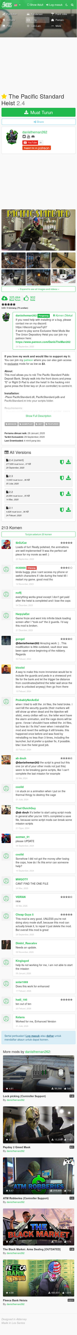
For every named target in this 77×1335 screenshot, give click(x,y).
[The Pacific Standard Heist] (38, 230)
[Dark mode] (66, 4)
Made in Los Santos (13, 1323)
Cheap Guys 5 (25, 914)
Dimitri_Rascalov (26, 943)
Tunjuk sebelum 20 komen (38, 534)
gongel (20, 639)
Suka (32, 300)
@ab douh (22, 812)
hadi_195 (21, 999)
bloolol (20, 667)
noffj (18, 592)
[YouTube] (28, 136)
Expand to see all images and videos (38, 289)
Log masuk (33, 1036)
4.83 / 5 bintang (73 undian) (14, 308)
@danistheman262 (27, 643)
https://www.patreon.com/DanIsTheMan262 (43, 342)
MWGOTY (22, 879)
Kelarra (20, 1017)
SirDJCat (21, 543)
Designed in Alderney (14, 1319)
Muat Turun (41, 112)
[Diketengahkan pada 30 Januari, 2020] (4, 97)
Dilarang (31, 568)
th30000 (21, 567)
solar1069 (22, 982)
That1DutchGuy (26, 808)
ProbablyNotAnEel (27, 700)
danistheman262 (34, 132)
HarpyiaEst (22, 614)
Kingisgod (22, 961)
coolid (20, 787)
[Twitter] (24, 136)
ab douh (21, 758)
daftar (50, 1036)
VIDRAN (21, 897)
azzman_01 (23, 837)
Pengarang (43, 315)
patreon (28, 360)
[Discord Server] (33, 136)
